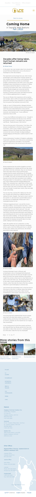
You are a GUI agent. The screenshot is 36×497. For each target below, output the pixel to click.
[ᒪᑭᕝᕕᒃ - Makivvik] (18, 10)
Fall (14, 29)
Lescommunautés (8, 391)
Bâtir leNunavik (7, 386)
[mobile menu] (33, 10)
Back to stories (18, 18)
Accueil (7, 369)
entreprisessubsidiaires (8, 381)
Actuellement (8, 377)
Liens (6, 399)
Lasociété (7, 373)
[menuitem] (10, 492)
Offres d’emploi (26, 2)
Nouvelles (7, 2)
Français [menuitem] (29, 492)
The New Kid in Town (29, 357)
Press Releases (16, 2)
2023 (20, 29)
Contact (18, 4)
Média (6, 396)
